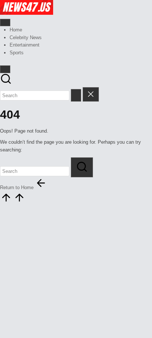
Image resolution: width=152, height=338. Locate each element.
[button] (76, 95)
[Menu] (5, 22)
